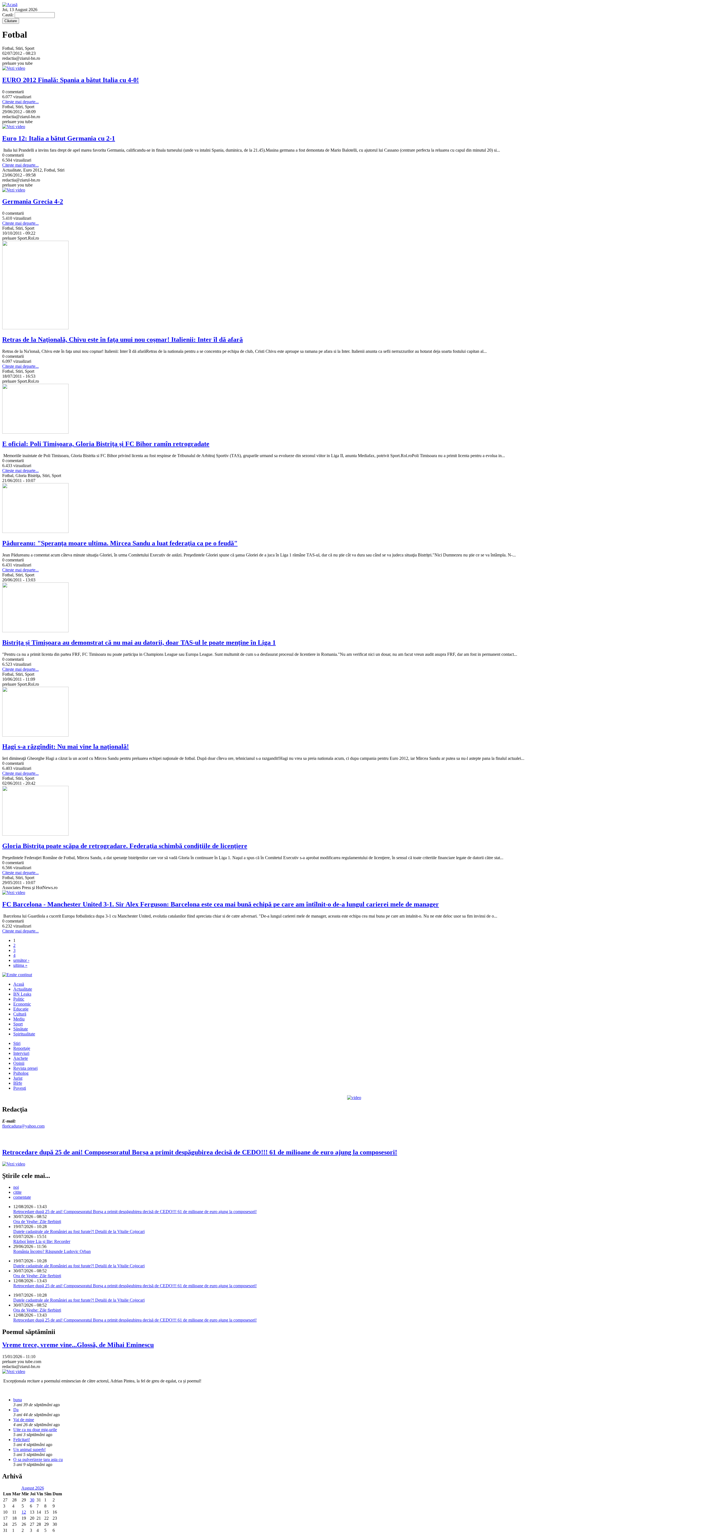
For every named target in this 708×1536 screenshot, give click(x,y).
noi (16, 1187)
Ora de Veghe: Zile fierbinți (37, 1221)
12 (24, 1512)
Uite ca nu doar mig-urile (35, 1429)
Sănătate (20, 1029)
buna (17, 1399)
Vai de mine (23, 1419)
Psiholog (20, 1073)
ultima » (20, 965)
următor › (21, 960)
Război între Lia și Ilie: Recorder (41, 1241)
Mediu (19, 1019)
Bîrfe (17, 1083)
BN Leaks (22, 994)
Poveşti (19, 1088)
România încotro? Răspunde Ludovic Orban (52, 1251)
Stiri (16, 1043)
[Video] (354, 1097)
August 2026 (32, 1488)
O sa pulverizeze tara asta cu (38, 1459)
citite (17, 1192)
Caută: (8, 14)
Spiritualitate (24, 1034)
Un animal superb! (29, 1449)
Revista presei (25, 1068)
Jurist (17, 1078)
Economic (22, 1004)
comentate (22, 1197)
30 (32, 1500)
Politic (18, 999)
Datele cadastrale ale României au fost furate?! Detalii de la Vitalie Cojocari (79, 1231)
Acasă (18, 984)
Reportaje (21, 1048)
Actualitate (22, 989)
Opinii (18, 1063)
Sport (18, 1024)
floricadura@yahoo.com (23, 1126)
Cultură (19, 1014)
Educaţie (20, 1009)
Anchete (20, 1058)
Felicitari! (21, 1439)
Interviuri (21, 1053)
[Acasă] (9, 4)
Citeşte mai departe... (20, 101)
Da (16, 1409)
